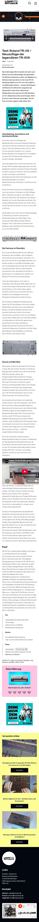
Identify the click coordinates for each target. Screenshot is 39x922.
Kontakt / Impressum (9, 874)
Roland (17, 662)
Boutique (26, 660)
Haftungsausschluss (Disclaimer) (13, 881)
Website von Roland (12, 654)
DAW (23, 260)
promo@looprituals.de (15, 895)
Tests (13, 660)
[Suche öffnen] (29, 3)
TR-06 (22, 662)
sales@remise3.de (15, 893)
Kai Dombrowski (8, 67)
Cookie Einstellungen (9, 878)
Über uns (5, 883)
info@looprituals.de (16, 898)
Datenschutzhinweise (9, 876)
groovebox (12, 662)
